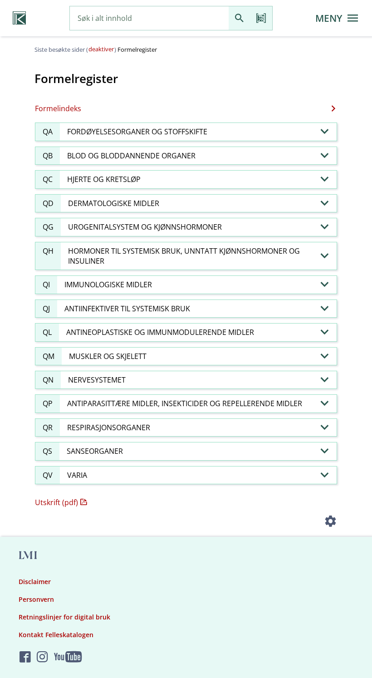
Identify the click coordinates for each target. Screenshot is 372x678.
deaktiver (101, 49)
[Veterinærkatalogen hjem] (19, 18)
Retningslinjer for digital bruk (64, 617)
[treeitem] (186, 131)
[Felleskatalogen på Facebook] (25, 657)
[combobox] (149, 18)
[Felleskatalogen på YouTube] (68, 657)
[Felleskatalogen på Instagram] (42, 657)
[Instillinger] (330, 522)
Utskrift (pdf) (56, 502)
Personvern (36, 599)
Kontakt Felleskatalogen (56, 634)
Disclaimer (35, 581)
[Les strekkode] (261, 18)
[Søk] (239, 18)
